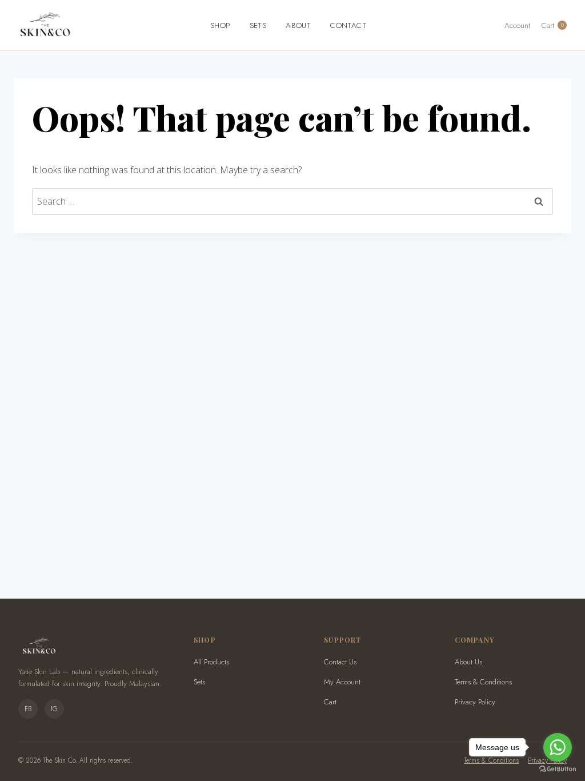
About (298, 25)
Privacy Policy (475, 701)
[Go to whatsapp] (557, 747)
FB (28, 709)
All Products (211, 661)
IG (54, 709)
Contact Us (340, 661)
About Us (468, 661)
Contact (348, 25)
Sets (258, 25)
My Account (342, 681)
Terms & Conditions (483, 681)
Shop (220, 25)
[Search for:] (292, 201)
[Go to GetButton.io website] (557, 769)
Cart (330, 701)
